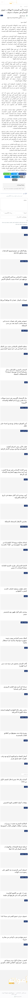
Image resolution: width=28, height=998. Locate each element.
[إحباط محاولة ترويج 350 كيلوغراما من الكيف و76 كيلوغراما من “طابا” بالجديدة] (14, 532)
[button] (22, 174)
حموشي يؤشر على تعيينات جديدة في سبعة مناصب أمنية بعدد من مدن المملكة (15, 323)
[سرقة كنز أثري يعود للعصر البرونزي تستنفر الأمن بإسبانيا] (14, 677)
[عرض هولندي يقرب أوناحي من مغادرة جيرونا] (14, 927)
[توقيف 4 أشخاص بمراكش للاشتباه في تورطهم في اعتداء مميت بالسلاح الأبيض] (14, 267)
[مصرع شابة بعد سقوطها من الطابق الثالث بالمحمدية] (14, 723)
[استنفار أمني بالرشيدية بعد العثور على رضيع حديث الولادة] (14, 860)
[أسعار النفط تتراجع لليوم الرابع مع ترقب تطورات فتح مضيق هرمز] (14, 746)
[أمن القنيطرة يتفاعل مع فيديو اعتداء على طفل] (14, 413)
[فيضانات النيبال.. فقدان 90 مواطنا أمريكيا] (14, 290)
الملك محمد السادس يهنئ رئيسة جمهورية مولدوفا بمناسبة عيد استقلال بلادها (14, 640)
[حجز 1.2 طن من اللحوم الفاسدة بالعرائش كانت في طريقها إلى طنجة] (14, 883)
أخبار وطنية (24, 330)
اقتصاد (25, 740)
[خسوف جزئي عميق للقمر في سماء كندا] (14, 906)
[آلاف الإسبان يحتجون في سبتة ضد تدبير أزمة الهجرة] (14, 654)
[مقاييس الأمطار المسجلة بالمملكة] (14, 511)
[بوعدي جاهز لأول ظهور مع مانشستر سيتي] (14, 602)
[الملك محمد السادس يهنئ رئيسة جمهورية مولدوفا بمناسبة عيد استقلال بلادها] (14, 628)
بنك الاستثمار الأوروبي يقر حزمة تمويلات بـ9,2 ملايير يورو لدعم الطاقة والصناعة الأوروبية (14, 400)
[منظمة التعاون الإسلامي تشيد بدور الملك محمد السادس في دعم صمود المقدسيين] (14, 336)
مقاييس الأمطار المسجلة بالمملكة (16, 521)
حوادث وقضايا (24, 261)
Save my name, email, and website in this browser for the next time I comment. (14, 223)
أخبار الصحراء (24, 430)
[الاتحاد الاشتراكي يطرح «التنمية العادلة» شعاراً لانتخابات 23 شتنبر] (14, 556)
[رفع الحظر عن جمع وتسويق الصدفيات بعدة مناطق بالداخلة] (14, 241)
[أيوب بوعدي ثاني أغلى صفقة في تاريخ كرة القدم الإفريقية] (14, 485)
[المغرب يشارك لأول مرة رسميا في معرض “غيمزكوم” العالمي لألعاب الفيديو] (14, 950)
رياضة (25, 353)
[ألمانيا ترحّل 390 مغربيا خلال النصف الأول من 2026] (14, 769)
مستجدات (25, 305)
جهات (26, 234)
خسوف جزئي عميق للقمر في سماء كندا (14, 916)
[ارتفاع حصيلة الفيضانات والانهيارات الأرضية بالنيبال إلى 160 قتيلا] (14, 837)
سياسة (25, 549)
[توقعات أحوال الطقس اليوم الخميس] (14, 793)
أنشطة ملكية (24, 622)
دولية (1, 15)
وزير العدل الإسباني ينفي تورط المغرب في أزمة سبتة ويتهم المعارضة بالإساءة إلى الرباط (14, 472)
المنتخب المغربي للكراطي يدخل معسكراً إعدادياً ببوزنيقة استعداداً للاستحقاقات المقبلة (16, 372)
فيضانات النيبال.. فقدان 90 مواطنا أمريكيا (13, 300)
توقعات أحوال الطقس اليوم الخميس (15, 802)
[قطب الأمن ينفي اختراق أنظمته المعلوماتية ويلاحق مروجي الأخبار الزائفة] (14, 437)
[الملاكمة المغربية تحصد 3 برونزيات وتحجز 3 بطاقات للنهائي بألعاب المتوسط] (14, 813)
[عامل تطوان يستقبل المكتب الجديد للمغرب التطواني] (14, 579)
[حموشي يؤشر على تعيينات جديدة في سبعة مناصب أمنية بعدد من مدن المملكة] (14, 311)
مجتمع (25, 944)
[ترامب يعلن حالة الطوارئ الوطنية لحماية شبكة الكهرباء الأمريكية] (14, 700)
